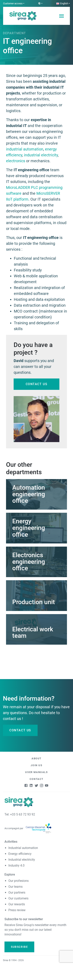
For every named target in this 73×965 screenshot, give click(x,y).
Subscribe (19, 946)
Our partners (16, 892)
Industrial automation (23, 848)
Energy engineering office (28, 527)
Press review (17, 910)
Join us (36, 765)
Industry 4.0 (16, 865)
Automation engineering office (28, 494)
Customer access (13, 3)
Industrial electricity (21, 859)
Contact (36, 779)
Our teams (15, 886)
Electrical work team (32, 632)
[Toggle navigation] (61, 16)
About (36, 758)
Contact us (36, 384)
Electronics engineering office (28, 561)
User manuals (36, 772)
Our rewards (16, 904)
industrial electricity (41, 155)
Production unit (33, 602)
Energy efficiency (20, 854)
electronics (15, 161)
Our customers (18, 898)
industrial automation (24, 149)
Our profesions (18, 881)
